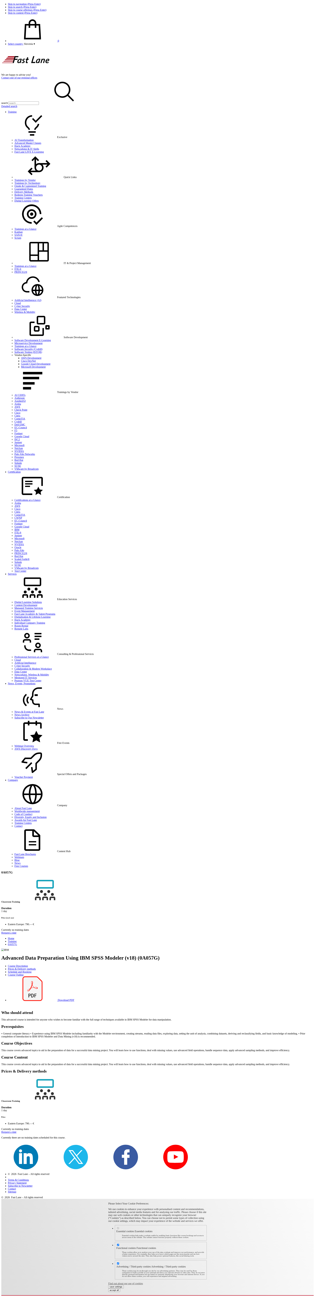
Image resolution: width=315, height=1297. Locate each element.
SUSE (17, 466)
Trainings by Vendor (25, 180)
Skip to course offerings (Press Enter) (27, 10)
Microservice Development (28, 343)
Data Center (20, 309)
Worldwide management (27, 811)
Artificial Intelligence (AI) (27, 300)
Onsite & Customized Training (30, 186)
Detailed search (9, 106)
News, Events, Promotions (21, 683)
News (17, 863)
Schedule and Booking (20, 971)
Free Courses (21, 866)
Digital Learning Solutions (28, 602)
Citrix (17, 415)
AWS (17, 406)
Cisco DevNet (28, 361)
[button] (29, 44)
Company (13, 780)
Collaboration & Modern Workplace (33, 668)
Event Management (24, 611)
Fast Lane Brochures (25, 854)
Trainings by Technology (27, 183)
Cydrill (18, 421)
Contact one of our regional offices (19, 77)
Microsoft (19, 445)
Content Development (25, 605)
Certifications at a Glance (27, 500)
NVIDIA (19, 451)
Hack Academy (22, 146)
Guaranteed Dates (23, 189)
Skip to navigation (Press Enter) (24, 4)
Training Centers (23, 197)
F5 (15, 430)
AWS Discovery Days (26, 748)
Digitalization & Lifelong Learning (32, 617)
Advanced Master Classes (27, 143)
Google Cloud (21, 436)
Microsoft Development (33, 366)
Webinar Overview (24, 745)
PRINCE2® (20, 272)
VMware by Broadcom (26, 469)
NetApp (18, 448)
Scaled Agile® (22, 559)
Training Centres (23, 823)
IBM (16, 529)
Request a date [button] (8, 932)
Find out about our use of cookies (125, 1283)
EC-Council (20, 427)
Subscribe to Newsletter (20, 1185)
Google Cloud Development (35, 363)
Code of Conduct (23, 814)
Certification (14, 471)
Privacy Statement (17, 1182)
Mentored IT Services (25, 677)
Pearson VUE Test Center (27, 680)
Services (12, 574)
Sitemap (12, 1191)
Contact (18, 826)
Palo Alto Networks (24, 454)
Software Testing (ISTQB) (28, 352)
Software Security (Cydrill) (28, 349)
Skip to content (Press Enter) (22, 12)
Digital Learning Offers (26, 200)
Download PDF (65, 1000)
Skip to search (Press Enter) (22, 7)
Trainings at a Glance (25, 229)
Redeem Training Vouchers (28, 194)
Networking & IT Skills (26, 149)
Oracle (17, 547)
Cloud (17, 303)
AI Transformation (24, 140)
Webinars (19, 857)
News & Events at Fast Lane (29, 711)
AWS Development (31, 358)
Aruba (17, 404)
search (4, 103)
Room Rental (21, 625)
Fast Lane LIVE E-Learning (29, 151)
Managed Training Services (28, 608)
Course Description (18, 966)
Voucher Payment (23, 777)
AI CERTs (19, 395)
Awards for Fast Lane (25, 820)
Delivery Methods (23, 192)
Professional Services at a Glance (31, 657)
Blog (17, 860)
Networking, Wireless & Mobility (31, 674)
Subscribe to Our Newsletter (29, 717)
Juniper (18, 442)
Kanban (18, 232)
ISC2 (17, 439)
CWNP (18, 517)
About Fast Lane (23, 808)
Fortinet (18, 433)
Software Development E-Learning (32, 340)
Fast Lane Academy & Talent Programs (34, 614)
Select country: (15, 44)
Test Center (20, 571)
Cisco (17, 412)
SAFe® (18, 235)
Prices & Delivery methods (22, 968)
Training (12, 111)
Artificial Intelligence (25, 662)
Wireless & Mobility (24, 312)
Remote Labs (21, 628)
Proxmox (19, 457)
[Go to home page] (26, 71)
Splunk (18, 463)
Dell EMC (19, 424)
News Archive (21, 714)
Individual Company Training (29, 622)
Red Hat (18, 460)
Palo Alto (19, 550)
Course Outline (16, 974)
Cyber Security (22, 306)
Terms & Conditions (18, 1180)
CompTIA (19, 418)
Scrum (17, 237)
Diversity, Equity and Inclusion (30, 817)
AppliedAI (20, 401)
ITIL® (17, 269)
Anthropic (19, 398)
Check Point (20, 409)
